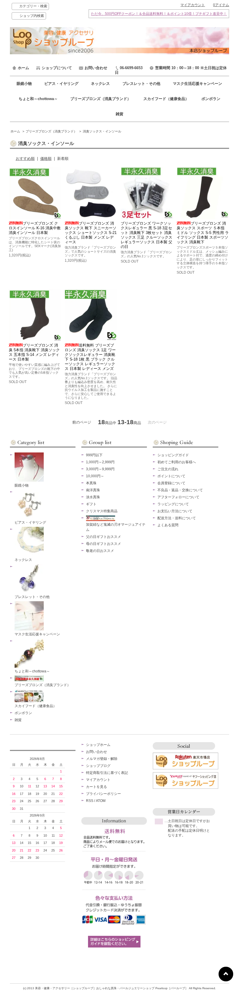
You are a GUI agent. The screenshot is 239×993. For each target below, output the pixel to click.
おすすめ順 (25, 158)
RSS (89, 801)
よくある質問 (167, 525)
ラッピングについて (173, 504)
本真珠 (91, 483)
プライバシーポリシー (103, 794)
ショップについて (57, 68)
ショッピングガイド (173, 455)
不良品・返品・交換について (180, 490)
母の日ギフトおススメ (103, 544)
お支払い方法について (174, 511)
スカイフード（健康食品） (166, 99)
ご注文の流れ (167, 469)
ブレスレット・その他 (141, 83)
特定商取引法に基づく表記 (107, 773)
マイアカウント (192, 5)
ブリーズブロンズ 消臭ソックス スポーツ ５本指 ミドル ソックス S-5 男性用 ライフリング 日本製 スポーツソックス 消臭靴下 (203, 232)
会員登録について (171, 483)
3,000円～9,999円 (100, 469)
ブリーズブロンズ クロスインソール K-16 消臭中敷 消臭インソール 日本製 (35, 228)
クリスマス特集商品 (101, 511)
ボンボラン (210, 99)
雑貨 (119, 114)
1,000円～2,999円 (100, 462)
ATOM (101, 801)
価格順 (46, 158)
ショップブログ (98, 766)
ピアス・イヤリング (62, 83)
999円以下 (94, 455)
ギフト (91, 504)
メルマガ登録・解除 (101, 759)
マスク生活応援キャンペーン (197, 83)
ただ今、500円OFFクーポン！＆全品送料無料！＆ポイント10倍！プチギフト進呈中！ (159, 13)
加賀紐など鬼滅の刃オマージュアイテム (115, 527)
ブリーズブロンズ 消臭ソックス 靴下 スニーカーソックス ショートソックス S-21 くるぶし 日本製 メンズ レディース (91, 232)
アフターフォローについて (178, 497)
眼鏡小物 (25, 83)
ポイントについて (171, 476)
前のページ (81, 422)
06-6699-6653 (131, 68)
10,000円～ (95, 476)
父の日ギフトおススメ (103, 537)
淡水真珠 (93, 497)
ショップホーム (98, 745)
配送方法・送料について (176, 518)
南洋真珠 (93, 490)
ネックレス (101, 83)
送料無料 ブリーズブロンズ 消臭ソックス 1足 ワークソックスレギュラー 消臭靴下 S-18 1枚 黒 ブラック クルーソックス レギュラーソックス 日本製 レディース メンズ (90, 357)
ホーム (23, 68)
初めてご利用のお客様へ (176, 462)
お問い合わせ (96, 68)
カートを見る (96, 787)
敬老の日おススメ (100, 551)
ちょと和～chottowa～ (39, 99)
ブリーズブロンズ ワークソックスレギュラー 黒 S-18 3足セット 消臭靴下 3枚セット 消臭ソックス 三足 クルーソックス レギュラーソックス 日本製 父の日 (146, 235)
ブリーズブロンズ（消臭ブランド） (101, 99)
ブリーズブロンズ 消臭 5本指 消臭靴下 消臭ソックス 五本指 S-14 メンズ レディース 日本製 (34, 352)
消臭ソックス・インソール (102, 131)
